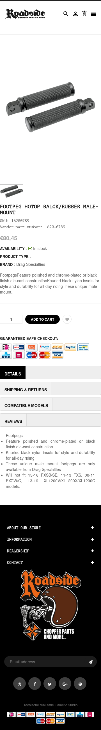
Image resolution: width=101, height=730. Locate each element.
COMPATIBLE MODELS (26, 405)
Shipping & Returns (25, 389)
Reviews (13, 421)
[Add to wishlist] (67, 319)
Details (12, 374)
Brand (6, 264)
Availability (12, 248)
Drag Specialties (30, 264)
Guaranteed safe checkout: (29, 338)
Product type (14, 256)
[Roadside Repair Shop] (50, 717)
